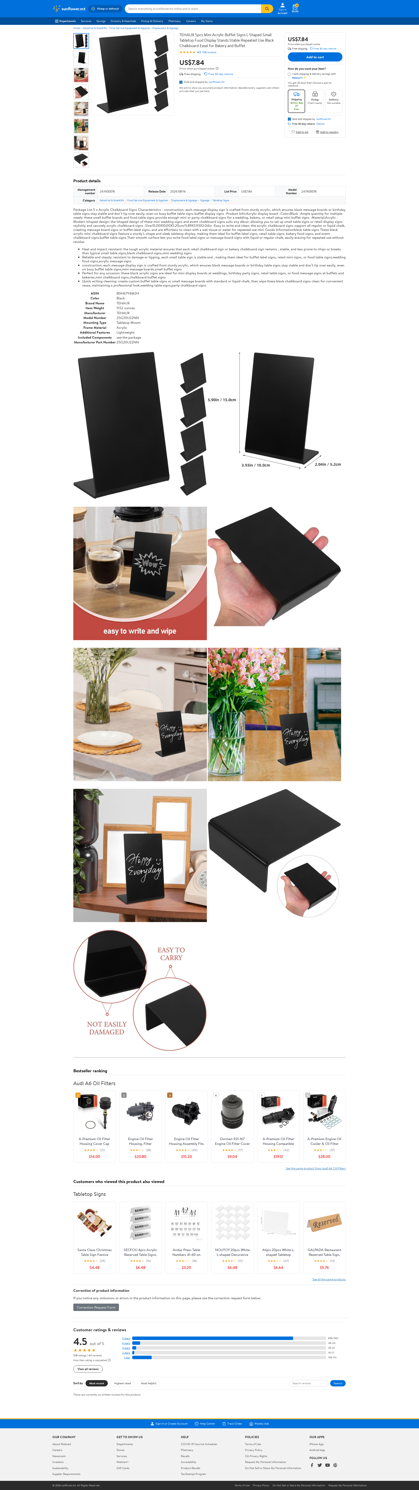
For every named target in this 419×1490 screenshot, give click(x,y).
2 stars (126, 1352)
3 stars (126, 1348)
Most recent (96, 1383)
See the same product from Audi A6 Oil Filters (316, 1168)
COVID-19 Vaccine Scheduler (199, 1444)
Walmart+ (123, 1462)
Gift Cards (123, 1468)
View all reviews (88, 1369)
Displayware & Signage (165, 28)
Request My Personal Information (265, 1462)
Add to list (302, 132)
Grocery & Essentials (123, 21)
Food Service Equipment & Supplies (129, 28)
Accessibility (188, 1462)
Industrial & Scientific (95, 28)
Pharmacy (174, 21)
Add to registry (329, 132)
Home (76, 28)
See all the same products (329, 1279)
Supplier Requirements (66, 1474)
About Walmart (61, 1444)
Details (320, 123)
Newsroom (59, 1456)
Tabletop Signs (221, 200)
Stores (120, 1450)
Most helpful (148, 1383)
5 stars (126, 1338)
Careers (191, 21)
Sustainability (60, 1468)
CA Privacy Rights (256, 1456)
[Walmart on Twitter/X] (319, 1465)
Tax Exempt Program (193, 1474)
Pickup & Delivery (152, 21)
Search (338, 1383)
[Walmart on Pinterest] (335, 1465)
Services (86, 21)
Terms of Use (253, 1444)
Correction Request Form (96, 1307)
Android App (317, 1450)
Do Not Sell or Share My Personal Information (273, 1468)
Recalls (185, 1456)
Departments (67, 21)
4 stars (126, 1343)
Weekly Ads (261, 1424)
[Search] (267, 8)
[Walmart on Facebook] (311, 1465)
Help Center (207, 1424)
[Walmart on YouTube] (327, 1465)
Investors (58, 1462)
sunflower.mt (217, 82)
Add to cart (315, 57)
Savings (100, 21)
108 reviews (209, 52)
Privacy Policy (254, 1450)
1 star (127, 1357)
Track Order (234, 1424)
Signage (204, 200)
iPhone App (316, 1444)
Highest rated (122, 1383)
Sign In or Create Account (172, 1424)
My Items (207, 21)
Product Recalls (190, 1468)
